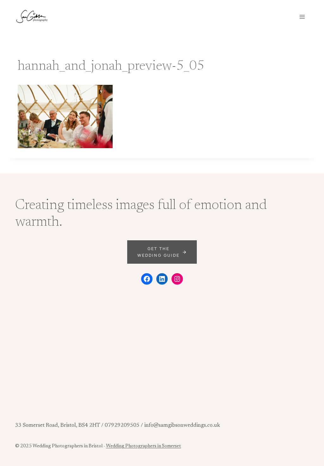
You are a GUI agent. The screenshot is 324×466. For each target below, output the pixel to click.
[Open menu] (302, 17)
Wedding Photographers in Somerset (143, 446)
